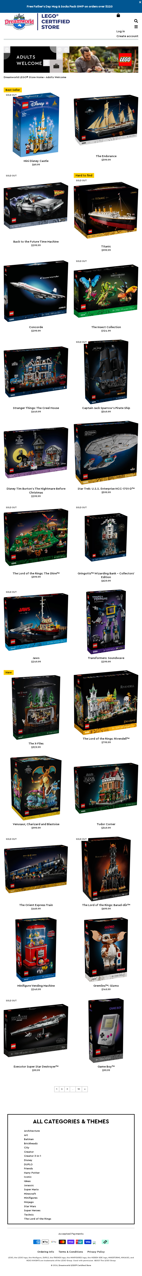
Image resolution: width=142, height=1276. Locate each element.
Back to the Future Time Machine (36, 241)
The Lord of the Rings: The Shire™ (36, 573)
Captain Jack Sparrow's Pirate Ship (106, 408)
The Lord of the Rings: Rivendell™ (106, 738)
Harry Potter (32, 1173)
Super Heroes (32, 1210)
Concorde (36, 327)
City (26, 1147)
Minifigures (31, 1198)
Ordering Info (45, 1252)
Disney (28, 1160)
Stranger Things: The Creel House (36, 408)
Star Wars (30, 1206)
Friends (28, 1168)
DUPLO (28, 1164)
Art (26, 1135)
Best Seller (13, 89)
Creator (29, 1152)
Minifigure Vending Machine (36, 985)
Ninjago (29, 1202)
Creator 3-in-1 (32, 1156)
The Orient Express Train (36, 905)
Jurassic (29, 1185)
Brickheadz (31, 1143)
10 (79, 1089)
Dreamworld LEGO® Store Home (24, 77)
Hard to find (84, 175)
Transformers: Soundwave (106, 658)
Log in (120, 31)
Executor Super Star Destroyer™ (36, 1066)
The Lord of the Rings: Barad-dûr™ (106, 905)
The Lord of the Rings (37, 1219)
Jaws (36, 658)
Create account (127, 36)
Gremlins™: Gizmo (106, 985)
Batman (29, 1139)
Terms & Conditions (70, 1252)
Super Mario (31, 1189)
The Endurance (106, 156)
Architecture (32, 1131)
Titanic (106, 246)
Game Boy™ (106, 1066)
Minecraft (30, 1194)
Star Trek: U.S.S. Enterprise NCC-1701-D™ (106, 488)
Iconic (28, 1177)
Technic (29, 1214)
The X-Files (35, 743)
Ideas (27, 1181)
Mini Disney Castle (36, 161)
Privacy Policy (96, 1252)
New (9, 672)
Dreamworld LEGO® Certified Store (75, 1265)
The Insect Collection (106, 327)
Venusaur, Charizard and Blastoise (36, 824)
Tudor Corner (106, 824)
